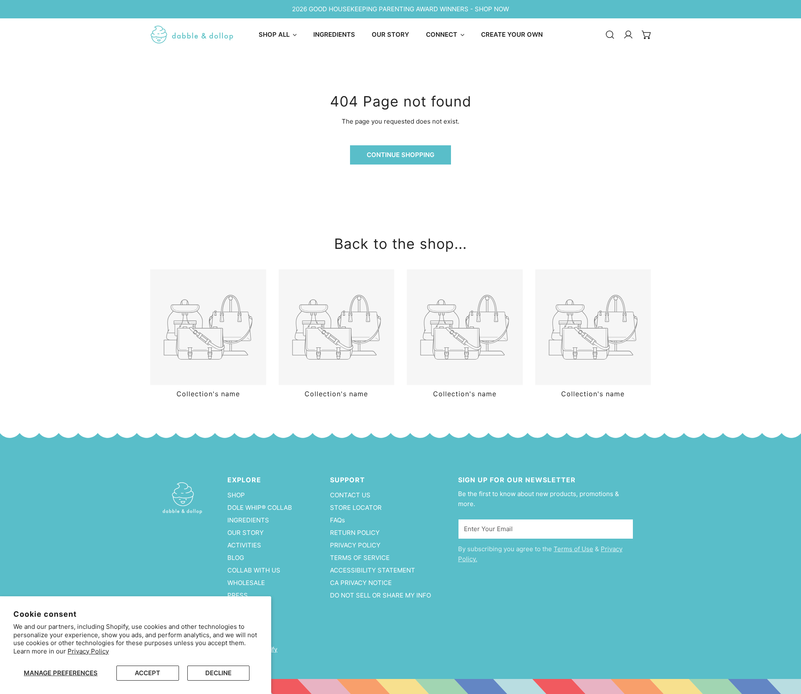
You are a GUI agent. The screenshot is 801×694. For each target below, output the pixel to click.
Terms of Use (573, 549)
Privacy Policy (88, 651)
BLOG (235, 558)
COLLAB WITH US (253, 570)
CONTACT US (350, 495)
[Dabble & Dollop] (192, 34)
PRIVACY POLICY (355, 545)
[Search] (610, 34)
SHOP (236, 495)
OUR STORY (245, 533)
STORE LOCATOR (356, 508)
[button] (646, 34)
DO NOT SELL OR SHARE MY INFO (380, 595)
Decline (218, 673)
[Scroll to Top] (786, 649)
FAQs (337, 520)
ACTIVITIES (244, 545)
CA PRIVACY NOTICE (361, 583)
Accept (147, 673)
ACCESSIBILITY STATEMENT (372, 570)
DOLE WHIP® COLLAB (259, 508)
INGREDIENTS (248, 520)
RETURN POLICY (355, 533)
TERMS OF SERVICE (360, 558)
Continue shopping (400, 155)
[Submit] (622, 528)
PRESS (237, 595)
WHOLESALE (246, 583)
